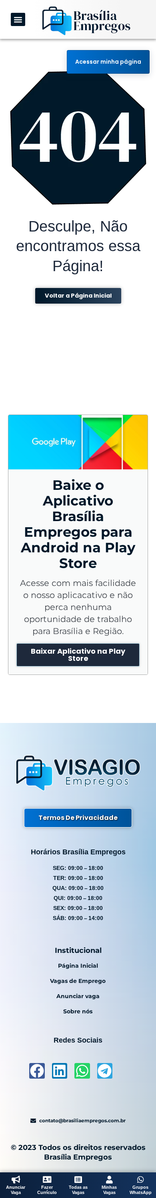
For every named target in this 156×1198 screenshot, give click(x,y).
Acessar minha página (108, 62)
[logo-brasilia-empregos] (86, 20)
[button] (18, 19)
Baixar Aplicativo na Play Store (78, 654)
